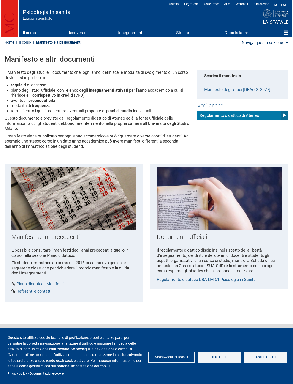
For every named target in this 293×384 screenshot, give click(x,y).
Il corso (29, 32)
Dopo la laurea (238, 32)
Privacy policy (17, 373)
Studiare (184, 32)
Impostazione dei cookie (171, 357)
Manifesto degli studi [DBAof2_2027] (237, 89)
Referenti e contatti (33, 291)
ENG (284, 5)
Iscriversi (77, 32)
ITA (274, 5)
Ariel (227, 4)
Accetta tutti (265, 357)
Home (286, 32)
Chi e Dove (211, 4)
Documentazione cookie (47, 373)
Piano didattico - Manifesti (40, 284)
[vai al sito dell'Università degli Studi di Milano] (267, 17)
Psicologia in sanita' (47, 12)
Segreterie (191, 4)
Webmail (242, 4)
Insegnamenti (130, 32)
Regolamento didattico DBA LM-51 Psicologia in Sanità (206, 279)
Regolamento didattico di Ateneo (229, 115)
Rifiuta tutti (219, 357)
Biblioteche (261, 4)
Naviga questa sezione (262, 42)
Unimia (174, 4)
